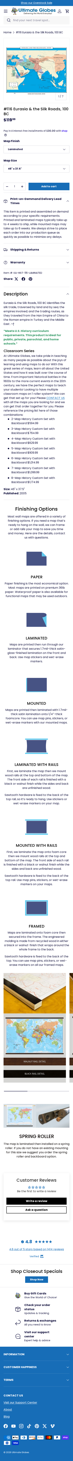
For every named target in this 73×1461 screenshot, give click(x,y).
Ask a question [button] (36, 1210)
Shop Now (36, 1279)
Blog (7, 1417)
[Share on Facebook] (23, 278)
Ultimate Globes (20, 1452)
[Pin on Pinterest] (30, 278)
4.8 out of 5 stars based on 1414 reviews (36, 1249)
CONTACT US (55, 398)
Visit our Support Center (20, 1403)
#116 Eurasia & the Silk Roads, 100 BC (39, 32)
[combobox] (36, 20)
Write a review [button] (36, 1201)
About (8, 1410)
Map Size (10, 161)
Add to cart (49, 186)
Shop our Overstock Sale (36, 3)
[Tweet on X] (16, 278)
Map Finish (12, 141)
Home (8, 32)
